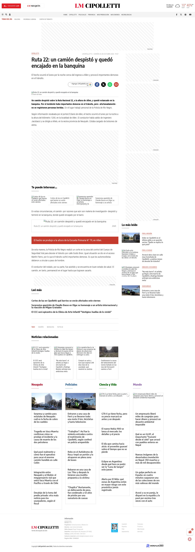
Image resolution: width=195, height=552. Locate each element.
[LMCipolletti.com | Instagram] (186, 15)
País (123, 529)
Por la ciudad (147, 250)
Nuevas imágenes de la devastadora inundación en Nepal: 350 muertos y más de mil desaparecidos (147, 458)
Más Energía (115, 14)
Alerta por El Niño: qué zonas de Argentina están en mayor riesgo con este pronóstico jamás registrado (114, 484)
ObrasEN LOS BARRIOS (149, 267)
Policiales (82, 14)
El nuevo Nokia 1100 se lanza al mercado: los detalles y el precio (113, 431)
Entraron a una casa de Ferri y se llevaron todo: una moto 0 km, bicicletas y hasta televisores (152, 293)
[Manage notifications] (190, 539)
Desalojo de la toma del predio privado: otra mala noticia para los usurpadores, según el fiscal (46, 498)
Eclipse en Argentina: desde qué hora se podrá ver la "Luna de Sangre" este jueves (113, 465)
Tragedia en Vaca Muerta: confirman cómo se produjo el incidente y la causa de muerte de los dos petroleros (46, 437)
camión (96, 54)
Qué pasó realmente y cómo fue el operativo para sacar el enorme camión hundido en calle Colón (45, 457)
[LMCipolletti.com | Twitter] (181, 15)
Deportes (124, 526)
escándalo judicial (29, 19)
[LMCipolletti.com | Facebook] (177, 15)
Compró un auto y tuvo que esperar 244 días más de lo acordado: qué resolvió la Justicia (86, 364)
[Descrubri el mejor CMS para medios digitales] (155, 548)
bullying (17, 19)
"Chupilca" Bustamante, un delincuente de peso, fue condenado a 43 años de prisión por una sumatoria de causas (80, 492)
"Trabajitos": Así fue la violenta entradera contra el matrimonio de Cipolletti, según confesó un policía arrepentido (80, 437)
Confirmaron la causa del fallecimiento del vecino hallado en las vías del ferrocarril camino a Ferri (108, 364)
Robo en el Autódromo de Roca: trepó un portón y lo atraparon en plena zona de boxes (80, 455)
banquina (50, 327)
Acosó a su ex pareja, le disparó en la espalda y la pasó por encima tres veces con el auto (147, 496)
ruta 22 (60, 327)
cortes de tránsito (45, 19)
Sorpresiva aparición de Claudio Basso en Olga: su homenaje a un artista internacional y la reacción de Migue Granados (104, 202)
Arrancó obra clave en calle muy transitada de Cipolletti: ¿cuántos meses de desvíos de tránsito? (152, 258)
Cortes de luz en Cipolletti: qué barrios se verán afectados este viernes (59, 200)
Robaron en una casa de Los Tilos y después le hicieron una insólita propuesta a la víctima (79, 473)
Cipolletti (73, 14)
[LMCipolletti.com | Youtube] (190, 15)
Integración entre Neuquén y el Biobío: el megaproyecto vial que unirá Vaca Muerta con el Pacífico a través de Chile (46, 477)
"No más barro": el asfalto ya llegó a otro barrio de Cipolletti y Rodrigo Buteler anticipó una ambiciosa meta (63, 365)
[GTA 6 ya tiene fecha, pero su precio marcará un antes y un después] (114, 401)
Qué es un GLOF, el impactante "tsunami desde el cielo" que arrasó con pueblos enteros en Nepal (147, 439)
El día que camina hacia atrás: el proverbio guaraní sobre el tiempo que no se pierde (114, 447)
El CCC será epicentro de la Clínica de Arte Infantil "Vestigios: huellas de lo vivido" (71, 311)
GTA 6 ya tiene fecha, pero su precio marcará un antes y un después (114, 416)
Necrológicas (126, 14)
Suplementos (125, 531)
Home (65, 14)
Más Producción (103, 14)
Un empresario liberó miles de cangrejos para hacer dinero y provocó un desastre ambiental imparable (148, 419)
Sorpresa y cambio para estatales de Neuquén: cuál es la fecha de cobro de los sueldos (46, 417)
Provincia (91, 14)
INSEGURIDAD (146, 286)
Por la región (147, 233)
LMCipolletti (87, 54)
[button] (2, 14)
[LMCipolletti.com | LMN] (33, 5)
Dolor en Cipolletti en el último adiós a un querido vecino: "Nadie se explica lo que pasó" (152, 241)
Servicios (139, 531)
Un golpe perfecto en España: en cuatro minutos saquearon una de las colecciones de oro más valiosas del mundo (147, 477)
